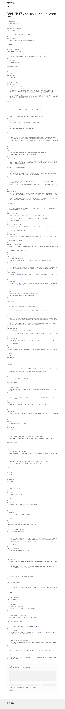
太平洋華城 (9, 512)
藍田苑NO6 (12, 84)
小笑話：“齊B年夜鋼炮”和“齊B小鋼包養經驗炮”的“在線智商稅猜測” (45, 657)
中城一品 (27, 330)
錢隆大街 (11, 565)
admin (18, 12)
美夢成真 (11, 184)
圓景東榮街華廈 (19, 226)
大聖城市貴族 (52, 539)
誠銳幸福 (34, 137)
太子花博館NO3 (46, 274)
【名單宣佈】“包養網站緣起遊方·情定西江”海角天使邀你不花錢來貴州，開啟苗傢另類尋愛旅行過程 (19, 658)
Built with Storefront (10, 703)
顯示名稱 (11, 683)
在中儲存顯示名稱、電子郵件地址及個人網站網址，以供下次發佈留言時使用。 (24, 687)
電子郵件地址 (28, 683)
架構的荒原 (11, 3)
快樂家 (52, 181)
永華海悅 (25, 236)
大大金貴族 (19, 284)
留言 (10, 670)
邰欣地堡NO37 (36, 626)
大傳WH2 (31, 267)
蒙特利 (29, 567)
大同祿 (43, 566)
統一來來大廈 (20, 595)
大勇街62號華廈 (16, 56)
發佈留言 (21, 12)
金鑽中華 (43, 152)
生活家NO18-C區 (26, 366)
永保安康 (34, 96)
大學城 (11, 224)
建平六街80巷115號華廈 (27, 407)
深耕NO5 (21, 167)
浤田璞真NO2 (20, 274)
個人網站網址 (44, 683)
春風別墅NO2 (38, 140)
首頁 (8, 6)
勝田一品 (14, 244)
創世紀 (18, 608)
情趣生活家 (23, 497)
